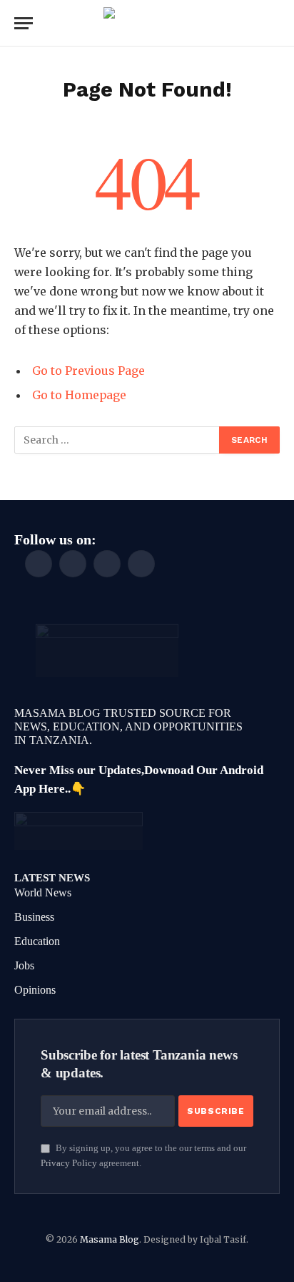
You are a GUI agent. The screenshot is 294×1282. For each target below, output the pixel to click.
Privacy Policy (69, 1163)
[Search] (278, 23)
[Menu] (23, 23)
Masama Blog (109, 1239)
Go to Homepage (79, 395)
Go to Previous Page (88, 370)
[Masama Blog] (147, 23)
